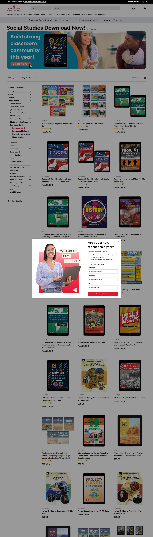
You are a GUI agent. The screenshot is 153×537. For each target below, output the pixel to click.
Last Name (91, 276)
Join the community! (102, 294)
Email (90, 284)
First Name (91, 268)
